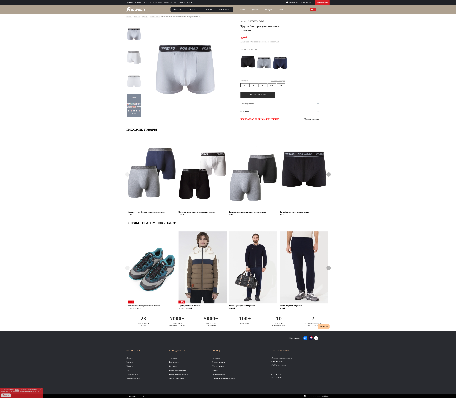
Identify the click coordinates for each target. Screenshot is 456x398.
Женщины (269, 10)
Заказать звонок (322, 2)
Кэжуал (209, 9)
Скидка (138, 2)
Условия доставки (311, 119)
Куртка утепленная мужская (189, 306)
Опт (175, 2)
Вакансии (129, 362)
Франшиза (168, 2)
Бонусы (182, 2)
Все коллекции (224, 9)
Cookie (17, 389)
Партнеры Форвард (133, 378)
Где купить (147, 2)
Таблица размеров (218, 374)
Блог (128, 370)
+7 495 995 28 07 (307, 2)
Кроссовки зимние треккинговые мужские (144, 306)
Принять (6, 395)
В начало (324, 326)
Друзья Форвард (132, 374)
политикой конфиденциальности (29, 391)
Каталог (241, 10)
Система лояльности (176, 378)
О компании (157, 2)
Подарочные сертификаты (178, 374)
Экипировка (177, 9)
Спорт (192, 9)
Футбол (189, 2)
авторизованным (260, 42)
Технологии (216, 370)
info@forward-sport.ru (278, 365)
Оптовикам (173, 366)
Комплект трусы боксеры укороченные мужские (146, 212)
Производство (174, 362)
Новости (129, 358)
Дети (281, 10)
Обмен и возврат (218, 366)
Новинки (129, 2)
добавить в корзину (258, 94)
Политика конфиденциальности (223, 378)
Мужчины (255, 10)
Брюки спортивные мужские (291, 306)
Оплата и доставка (218, 362)
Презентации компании (177, 370)
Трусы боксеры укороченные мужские (294, 212)
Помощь (216, 351)
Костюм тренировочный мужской (242, 306)
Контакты (129, 366)
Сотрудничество (178, 351)
